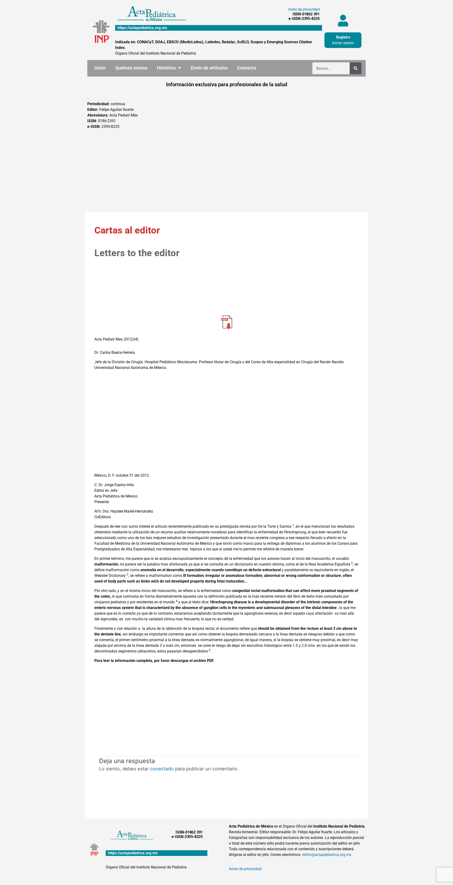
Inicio (100, 68)
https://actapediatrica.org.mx (142, 28)
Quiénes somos (131, 68)
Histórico (166, 68)
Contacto (246, 68)
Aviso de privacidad (304, 9)
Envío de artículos (209, 68)
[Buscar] (355, 68)
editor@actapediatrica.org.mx (326, 854)
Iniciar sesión (343, 43)
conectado (162, 769)
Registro (343, 37)
